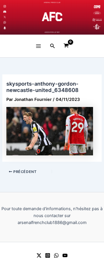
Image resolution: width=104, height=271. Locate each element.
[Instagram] (47, 255)
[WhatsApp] (56, 255)
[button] (52, 46)
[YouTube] (65, 255)
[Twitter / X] (39, 255)
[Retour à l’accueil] (52, 17)
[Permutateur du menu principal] (38, 46)
